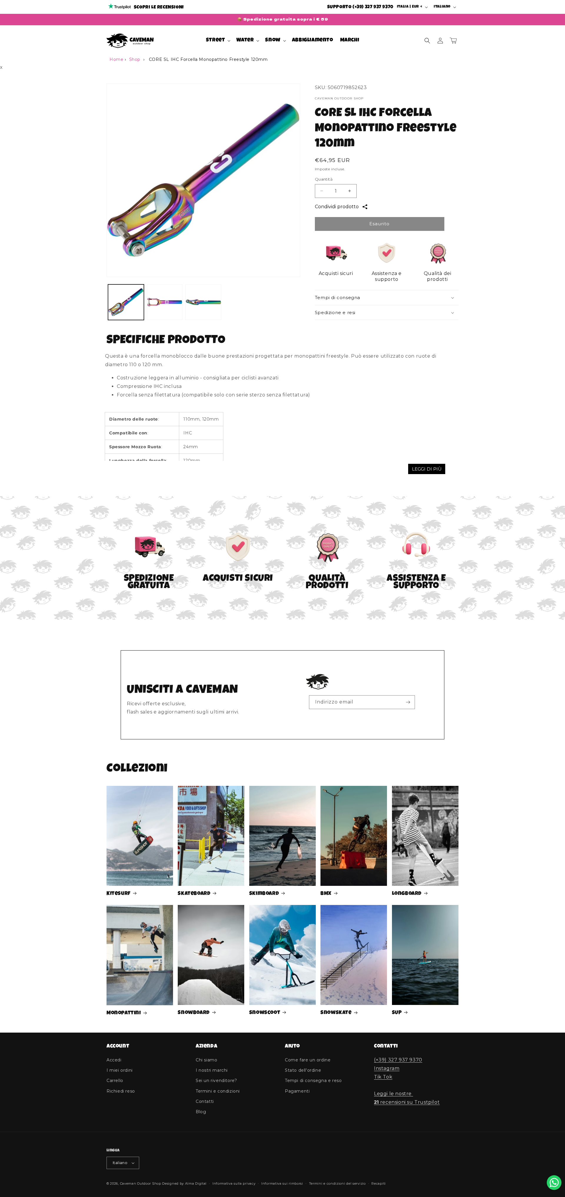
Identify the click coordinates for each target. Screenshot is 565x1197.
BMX (326, 893)
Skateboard (194, 893)
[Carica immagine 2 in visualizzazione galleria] (165, 302)
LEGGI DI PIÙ (427, 469)
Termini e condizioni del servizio (337, 1183)
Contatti (205, 1101)
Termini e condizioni (218, 1091)
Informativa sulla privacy (234, 1183)
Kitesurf (119, 893)
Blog (201, 1111)
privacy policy (357, 716)
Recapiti (378, 1183)
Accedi (114, 1060)
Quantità (324, 179)
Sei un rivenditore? (216, 1080)
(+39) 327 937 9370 (398, 1060)
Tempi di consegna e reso (313, 1080)
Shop (134, 59)
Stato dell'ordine (303, 1070)
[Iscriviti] (408, 702)
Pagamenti (297, 1091)
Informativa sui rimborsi (282, 1183)
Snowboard (194, 1013)
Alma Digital (196, 1183)
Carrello (115, 1080)
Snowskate (335, 1013)
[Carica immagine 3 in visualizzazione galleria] (203, 302)
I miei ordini (120, 1070)
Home (116, 59)
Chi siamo (206, 1060)
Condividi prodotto (337, 206)
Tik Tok (383, 1077)
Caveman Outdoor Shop (140, 1183)
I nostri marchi (212, 1070)
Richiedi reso (121, 1091)
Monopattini (124, 1013)
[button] (217, 40)
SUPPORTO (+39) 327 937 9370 (360, 7)
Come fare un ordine (307, 1060)
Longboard (407, 893)
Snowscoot (264, 1013)
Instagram (386, 1068)
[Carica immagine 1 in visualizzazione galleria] (126, 302)
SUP (397, 1013)
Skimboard (264, 893)
